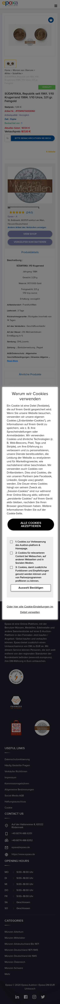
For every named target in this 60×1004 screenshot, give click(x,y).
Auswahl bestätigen (30, 587)
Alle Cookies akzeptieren (30, 524)
